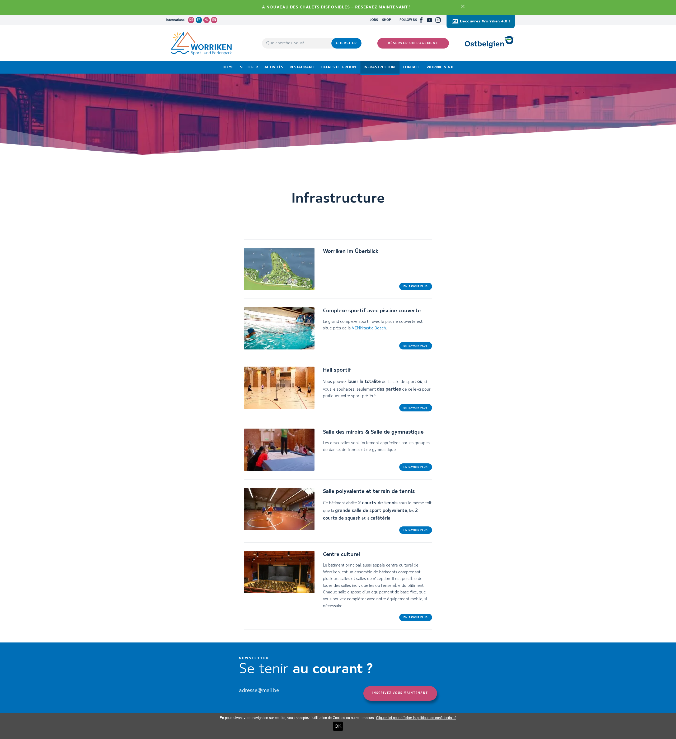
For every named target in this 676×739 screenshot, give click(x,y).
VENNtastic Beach (369, 328)
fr (198, 20)
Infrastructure (380, 67)
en (214, 20)
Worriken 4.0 (439, 67)
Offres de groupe (339, 67)
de (191, 20)
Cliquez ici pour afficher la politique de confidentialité (416, 718)
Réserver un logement (413, 43)
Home (228, 67)
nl (206, 20)
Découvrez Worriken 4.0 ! (485, 21)
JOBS (374, 20)
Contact (411, 67)
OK (338, 726)
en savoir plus (415, 286)
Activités (273, 67)
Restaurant (302, 67)
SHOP (386, 20)
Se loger (249, 67)
